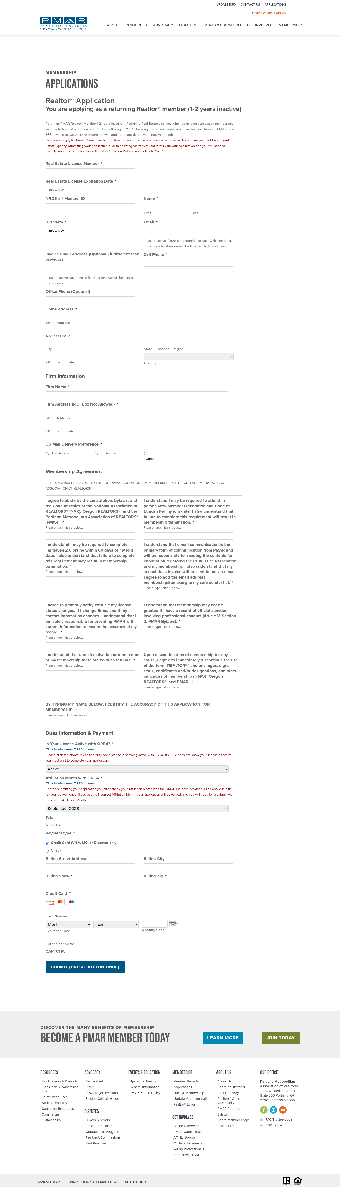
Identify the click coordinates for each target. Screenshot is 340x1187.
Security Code (153, 930)
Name (151, 198)
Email (151, 222)
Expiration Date (58, 931)
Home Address (61, 309)
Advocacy (163, 25)
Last (194, 213)
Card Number (56, 916)
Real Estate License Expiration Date (81, 181)
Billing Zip (155, 876)
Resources (136, 25)
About (113, 25)
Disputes (187, 25)
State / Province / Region (164, 349)
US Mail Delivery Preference (74, 444)
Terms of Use (108, 1182)
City (49, 349)
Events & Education (221, 25)
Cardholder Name (60, 944)
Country (150, 363)
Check (56, 850)
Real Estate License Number (74, 163)
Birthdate (56, 222)
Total (50, 817)
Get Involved (259, 25)
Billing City (156, 858)
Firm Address (108, 453)
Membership (290, 25)
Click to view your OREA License (70, 749)
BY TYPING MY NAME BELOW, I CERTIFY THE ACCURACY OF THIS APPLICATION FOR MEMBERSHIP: (128, 707)
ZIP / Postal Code (60, 362)
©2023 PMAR (49, 1182)
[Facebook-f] (264, 1110)
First (147, 213)
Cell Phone (155, 254)
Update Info (226, 4)
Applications (275, 4)
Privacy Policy (77, 1182)
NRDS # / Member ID (65, 198)
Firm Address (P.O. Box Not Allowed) (82, 404)
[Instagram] (273, 1110)
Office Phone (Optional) (68, 291)
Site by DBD (135, 1182)
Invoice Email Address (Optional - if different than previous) (92, 256)
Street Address (58, 323)
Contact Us (250, 4)
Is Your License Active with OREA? (79, 743)
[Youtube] (283, 1110)
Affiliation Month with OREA (74, 778)
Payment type (60, 833)
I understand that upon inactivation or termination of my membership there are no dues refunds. (92, 657)
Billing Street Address (68, 858)
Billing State (59, 876)
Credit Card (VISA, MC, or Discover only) (84, 843)
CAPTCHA (55, 951)
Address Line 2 (58, 336)
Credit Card (58, 893)
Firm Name (57, 386)
